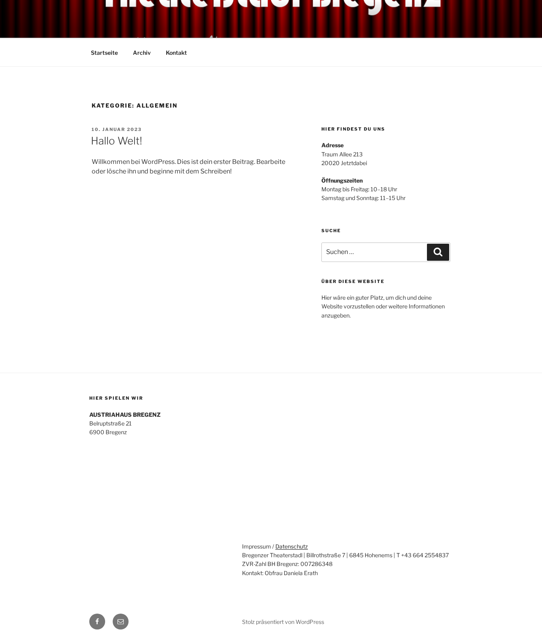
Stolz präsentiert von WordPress (283, 621)
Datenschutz (291, 546)
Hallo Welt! (116, 141)
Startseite (104, 52)
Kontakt (176, 52)
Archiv (142, 52)
